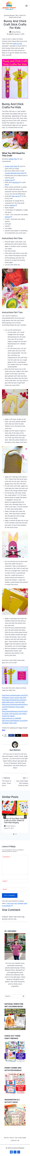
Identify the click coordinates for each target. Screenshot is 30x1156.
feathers (12, 205)
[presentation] (15, 808)
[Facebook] (11, 1152)
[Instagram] (18, 1152)
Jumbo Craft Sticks (11, 166)
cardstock (15, 182)
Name (5, 881)
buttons (7, 217)
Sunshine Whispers (9, 15)
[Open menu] (26, 5)
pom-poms (15, 196)
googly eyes (9, 180)
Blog (17, 15)
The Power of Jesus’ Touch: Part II (6, 781)
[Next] (25, 817)
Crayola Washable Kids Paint (14, 173)
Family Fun (22, 15)
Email (5, 889)
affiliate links (13, 159)
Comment (6, 857)
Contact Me (15, 1140)
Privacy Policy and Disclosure (15, 1138)
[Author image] (10, 32)
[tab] (13, 834)
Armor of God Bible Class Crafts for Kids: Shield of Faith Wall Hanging (14, 820)
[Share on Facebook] (11, 735)
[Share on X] (18, 735)
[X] (15, 1152)
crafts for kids (17, 43)
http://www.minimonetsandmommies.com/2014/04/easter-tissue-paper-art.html (15, 707)
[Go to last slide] (4, 817)
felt (6, 184)
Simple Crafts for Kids (15, 17)
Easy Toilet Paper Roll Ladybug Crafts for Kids (22, 781)
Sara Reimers (17, 32)
